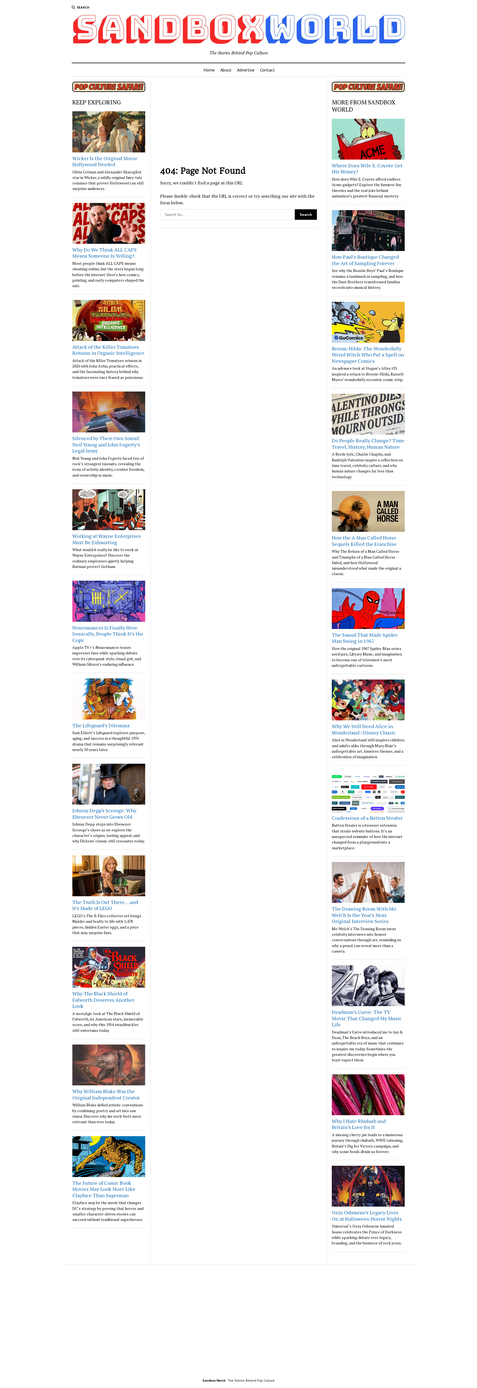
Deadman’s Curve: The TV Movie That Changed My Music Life (367, 1018)
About (226, 70)
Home (209, 70)
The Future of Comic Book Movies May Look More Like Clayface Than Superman (103, 1189)
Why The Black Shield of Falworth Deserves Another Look (103, 999)
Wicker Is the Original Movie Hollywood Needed (104, 161)
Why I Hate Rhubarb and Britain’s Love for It (359, 1124)
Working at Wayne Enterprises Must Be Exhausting (106, 539)
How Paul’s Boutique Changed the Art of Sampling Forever (365, 259)
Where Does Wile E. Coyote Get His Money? (367, 168)
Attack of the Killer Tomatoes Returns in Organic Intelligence (108, 349)
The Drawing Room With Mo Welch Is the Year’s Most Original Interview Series (364, 914)
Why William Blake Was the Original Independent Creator (106, 1094)
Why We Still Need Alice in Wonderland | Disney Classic (364, 729)
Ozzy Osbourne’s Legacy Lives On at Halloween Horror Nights (367, 1215)
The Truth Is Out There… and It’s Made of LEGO (105, 905)
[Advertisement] (238, 120)
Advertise (246, 70)
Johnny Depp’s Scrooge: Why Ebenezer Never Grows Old (104, 813)
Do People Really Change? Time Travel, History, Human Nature (368, 443)
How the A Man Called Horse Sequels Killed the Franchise (364, 540)
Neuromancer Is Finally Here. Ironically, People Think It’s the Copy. (107, 633)
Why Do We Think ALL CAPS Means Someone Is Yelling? (104, 252)
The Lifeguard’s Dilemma (100, 725)
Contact (267, 70)
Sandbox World (213, 1380)
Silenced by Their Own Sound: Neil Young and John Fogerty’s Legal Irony (106, 444)
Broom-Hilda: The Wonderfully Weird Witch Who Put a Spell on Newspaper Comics (368, 354)
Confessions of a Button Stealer (367, 818)
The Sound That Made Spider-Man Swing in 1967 (365, 637)
